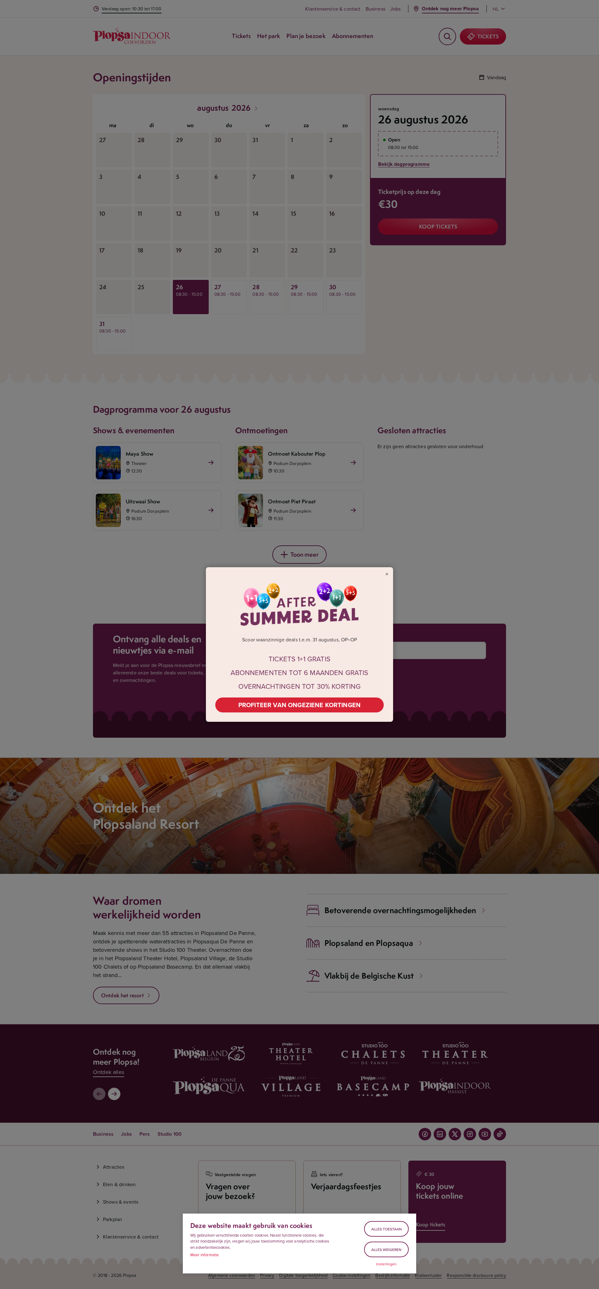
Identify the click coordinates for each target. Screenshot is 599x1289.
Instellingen (386, 1264)
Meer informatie (204, 1255)
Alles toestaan (386, 1229)
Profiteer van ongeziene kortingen (299, 704)
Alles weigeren (386, 1249)
